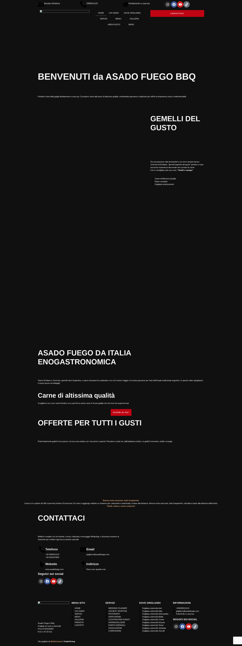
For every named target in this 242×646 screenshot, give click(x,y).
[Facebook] (174, 4)
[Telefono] (42, 550)
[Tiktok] (186, 4)
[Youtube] (180, 4)
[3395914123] (83, 4)
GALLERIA (134, 19)
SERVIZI (103, 19)
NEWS (131, 24)
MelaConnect (56, 641)
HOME (101, 13)
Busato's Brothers (52, 3)
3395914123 (92, 3)
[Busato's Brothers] (41, 4)
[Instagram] (167, 4)
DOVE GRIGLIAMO (132, 13)
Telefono (51, 549)
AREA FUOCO (114, 24)
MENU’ (118, 19)
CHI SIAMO (114, 13)
